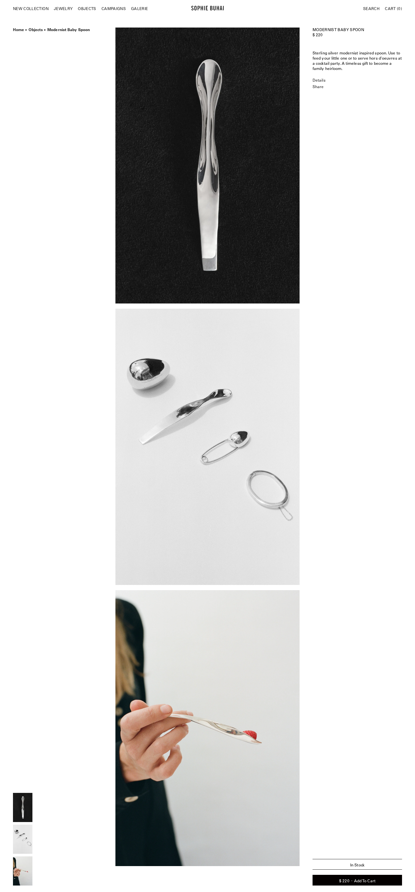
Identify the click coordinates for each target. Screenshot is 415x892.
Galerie (139, 8)
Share (318, 86)
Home (18, 29)
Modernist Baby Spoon (68, 29)
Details (319, 80)
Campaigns (113, 8)
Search (371, 8)
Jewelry (63, 8)
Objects (87, 8)
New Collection (31, 8)
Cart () (393, 8)
